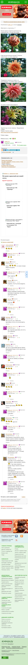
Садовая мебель (19, 596)
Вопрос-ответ (5, 553)
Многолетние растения (7, 583)
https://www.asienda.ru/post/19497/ (9, 132)
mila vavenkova (9, 434)
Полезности (5, 559)
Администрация (16, 646)
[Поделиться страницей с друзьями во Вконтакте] (4, 149)
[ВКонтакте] (16, 536)
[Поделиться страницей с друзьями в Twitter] (7, 149)
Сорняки (17, 559)
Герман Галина (9, 365)
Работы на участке (6, 619)
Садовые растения (19, 554)
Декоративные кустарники (8, 580)
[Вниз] (26, 277)
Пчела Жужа (8, 401)
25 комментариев (22, 145)
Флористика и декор (6, 593)
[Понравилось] (17, 246)
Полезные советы (6, 569)
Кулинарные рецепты (7, 627)
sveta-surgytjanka (9, 245)
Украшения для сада (19, 598)
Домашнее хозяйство (8, 617)
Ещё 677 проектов (7, 180)
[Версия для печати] (13, 152)
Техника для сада (6, 600)
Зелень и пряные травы (20, 552)
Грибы (16, 561)
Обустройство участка (21, 575)
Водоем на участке (19, 582)
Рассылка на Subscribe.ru (16, 540)
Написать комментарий (7, 242)
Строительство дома (6, 607)
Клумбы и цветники (19, 580)
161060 (7, 383)
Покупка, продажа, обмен (8, 568)
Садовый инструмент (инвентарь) (7, 603)
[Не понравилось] (15, 246)
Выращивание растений (20, 556)
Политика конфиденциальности (14, 648)
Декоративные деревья (7, 578)
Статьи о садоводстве (7, 551)
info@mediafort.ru (10, 654)
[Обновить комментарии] (26, 274)
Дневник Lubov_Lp (6, 158)
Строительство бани (6, 613)
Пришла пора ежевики (7, 160)
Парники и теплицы (19, 569)
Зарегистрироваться (7, 506)
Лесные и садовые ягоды (21, 550)
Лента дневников (6, 547)
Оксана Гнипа (9, 417)
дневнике (19, 24)
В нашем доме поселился (8, 165)
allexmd (7, 262)
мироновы (8, 317)
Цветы (6, 135)
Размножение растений (20, 557)
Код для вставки (7, 152)
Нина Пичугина (15, 650)
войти (4, 508)
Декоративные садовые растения (7, 576)
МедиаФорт (10, 644)
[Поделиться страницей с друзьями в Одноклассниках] (2, 149)
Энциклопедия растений (7, 560)
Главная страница (7, 545)
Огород (16, 548)
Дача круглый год (6, 621)
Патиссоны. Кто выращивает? (9, 166)
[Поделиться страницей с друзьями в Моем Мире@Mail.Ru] (5, 149)
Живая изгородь (18, 586)
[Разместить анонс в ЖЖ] (17, 149)
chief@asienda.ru (5, 651)
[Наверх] (26, 272)
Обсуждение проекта (19, 637)
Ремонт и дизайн (5, 609)
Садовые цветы (5, 582)
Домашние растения (6, 591)
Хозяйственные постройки (8, 611)
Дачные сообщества (6, 549)
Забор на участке (19, 588)
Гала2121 (8, 344)
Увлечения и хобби (6, 625)
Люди (3, 554)
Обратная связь (6, 646)
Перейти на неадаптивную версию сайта (14, 21)
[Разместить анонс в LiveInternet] (11, 149)
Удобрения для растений (20, 563)
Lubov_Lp (10, 24)
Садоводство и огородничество (19, 546)
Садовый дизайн (19, 593)
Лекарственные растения (7, 566)
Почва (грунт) (18, 565)
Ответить (7, 250)
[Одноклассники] (21, 536)
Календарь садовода (7, 562)
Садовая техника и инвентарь (7, 598)
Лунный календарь (6, 564)
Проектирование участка (20, 595)
